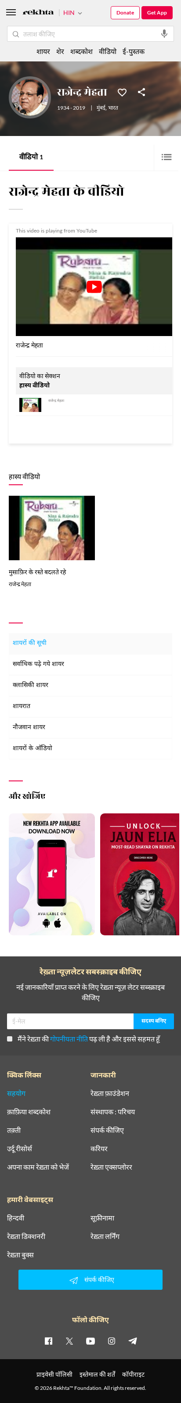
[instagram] (112, 1341)
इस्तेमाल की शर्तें (97, 1374)
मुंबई (101, 108)
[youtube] (90, 1341)
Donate (125, 12)
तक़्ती (14, 1130)
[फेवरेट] (122, 92)
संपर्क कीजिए (107, 1130)
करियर (99, 1148)
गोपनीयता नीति (69, 1038)
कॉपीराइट (133, 1374)
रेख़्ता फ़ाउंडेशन (109, 1093)
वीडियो (31, 157)
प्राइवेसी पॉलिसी (54, 1374)
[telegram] (133, 1341)
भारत (113, 108)
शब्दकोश (81, 51)
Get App (157, 12)
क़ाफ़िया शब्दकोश (29, 1111)
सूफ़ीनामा (102, 1217)
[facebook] (48, 1341)
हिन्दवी (15, 1217)
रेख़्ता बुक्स (20, 1254)
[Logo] (38, 13)
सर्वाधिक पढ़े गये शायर (38, 664)
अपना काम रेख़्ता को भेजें (38, 1166)
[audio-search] (164, 33)
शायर (43, 51)
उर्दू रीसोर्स (19, 1148)
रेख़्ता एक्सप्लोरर (111, 1166)
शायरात (21, 706)
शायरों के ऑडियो (32, 748)
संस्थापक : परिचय (112, 1111)
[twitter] (69, 1341)
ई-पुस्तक (134, 51)
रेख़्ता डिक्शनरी (26, 1236)
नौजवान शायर (29, 727)
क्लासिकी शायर (30, 685)
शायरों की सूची (30, 643)
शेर (60, 51)
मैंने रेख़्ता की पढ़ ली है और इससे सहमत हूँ (89, 1038)
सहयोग (16, 1093)
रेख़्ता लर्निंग (104, 1236)
